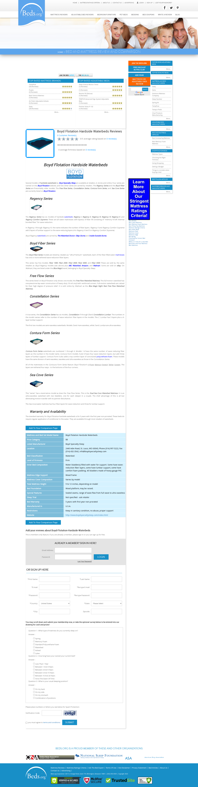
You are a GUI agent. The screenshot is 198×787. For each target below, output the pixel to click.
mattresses (119, 255)
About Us (106, 2)
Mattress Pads (133, 231)
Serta (154, 90)
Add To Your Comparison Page (43, 428)
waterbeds (68, 217)
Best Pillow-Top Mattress (137, 226)
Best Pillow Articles (160, 179)
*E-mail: (35, 587)
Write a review (165, 14)
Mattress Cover (134, 233)
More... (56, 112)
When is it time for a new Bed (138, 242)
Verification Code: (33, 713)
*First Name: (33, 579)
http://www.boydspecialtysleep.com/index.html (87, 515)
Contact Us (117, 2)
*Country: (34, 603)
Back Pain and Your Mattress (138, 243)
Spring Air (155, 102)
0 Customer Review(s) (66, 135)
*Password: (33, 595)
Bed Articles (153, 768)
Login (141, 2)
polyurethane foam (104, 356)
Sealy (31, 107)
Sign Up (149, 2)
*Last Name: (85, 579)
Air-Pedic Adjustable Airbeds (39, 101)
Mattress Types (157, 154)
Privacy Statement (139, 768)
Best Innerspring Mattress (161, 138)
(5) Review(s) (33, 103)
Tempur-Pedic (157, 109)
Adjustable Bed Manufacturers (158, 123)
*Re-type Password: (82, 595)
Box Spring (132, 236)
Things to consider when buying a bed (160, 171)
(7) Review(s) (33, 98)
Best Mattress (133, 245)
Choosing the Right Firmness (159, 159)
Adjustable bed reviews (82, 14)
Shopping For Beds (159, 151)
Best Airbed (132, 221)
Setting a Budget (158, 167)
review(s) (112, 138)
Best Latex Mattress (135, 222)
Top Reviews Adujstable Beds (161, 63)
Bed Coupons (148, 14)
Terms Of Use (111, 768)
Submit (69, 722)
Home (75, 2)
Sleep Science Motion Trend (88, 84)
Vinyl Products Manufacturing (157, 114)
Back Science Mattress (36, 95)
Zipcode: (86, 611)
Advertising (129, 2)
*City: (35, 611)
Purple (31, 90)
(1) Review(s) (83, 86)
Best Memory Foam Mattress (138, 224)
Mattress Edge (133, 235)
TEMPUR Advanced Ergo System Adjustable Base (94, 100)
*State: (87, 603)
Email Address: (47, 550)
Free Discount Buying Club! (139, 68)
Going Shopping (158, 163)
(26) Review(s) (33, 109)
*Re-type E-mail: (83, 587)
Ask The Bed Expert (96, 768)
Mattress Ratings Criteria (90, 2)
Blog (177, 14)
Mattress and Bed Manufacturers (159, 82)
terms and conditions (51, 722)
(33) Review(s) (33, 86)
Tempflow (32, 84)
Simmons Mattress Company (158, 94)
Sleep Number (157, 99)
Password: (46, 557)
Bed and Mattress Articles (159, 134)
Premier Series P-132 (86, 107)
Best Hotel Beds (134, 229)
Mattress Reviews (59, 14)
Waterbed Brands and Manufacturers (161, 187)
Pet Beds (124, 14)
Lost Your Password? (163, 2)
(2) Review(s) (33, 92)
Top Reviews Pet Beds (160, 73)
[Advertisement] (76, 65)
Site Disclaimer (124, 768)
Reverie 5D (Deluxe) (85, 93)
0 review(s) (91, 149)
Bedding (135, 14)
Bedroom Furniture (106, 14)
